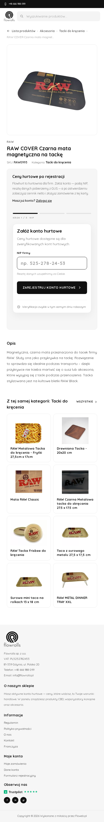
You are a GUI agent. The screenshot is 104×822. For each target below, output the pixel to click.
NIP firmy (23, 253)
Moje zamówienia (15, 763)
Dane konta (11, 770)
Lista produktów (23, 31)
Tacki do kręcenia (72, 31)
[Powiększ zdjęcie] (52, 90)
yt (23, 800)
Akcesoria (47, 31)
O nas (7, 734)
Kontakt (9, 740)
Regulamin (11, 722)
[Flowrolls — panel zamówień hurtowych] (9, 16)
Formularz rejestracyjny (20, 775)
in (15, 800)
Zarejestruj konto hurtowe (49, 287)
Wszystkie (84, 401)
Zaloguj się (44, 200)
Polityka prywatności (17, 728)
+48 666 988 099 (17, 3)
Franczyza (11, 746)
